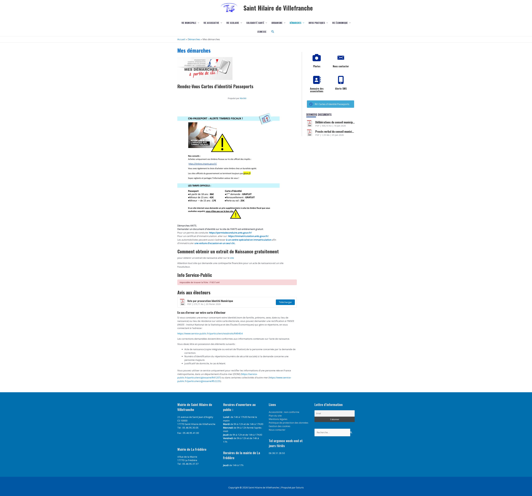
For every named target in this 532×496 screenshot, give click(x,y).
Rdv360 (243, 98)
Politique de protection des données (288, 422)
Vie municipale (188, 23)
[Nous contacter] (341, 58)
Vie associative (211, 23)
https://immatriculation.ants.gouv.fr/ (248, 236)
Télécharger (285, 302)
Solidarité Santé (255, 23)
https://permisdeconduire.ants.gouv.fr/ (230, 232)
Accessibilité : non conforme (284, 412)
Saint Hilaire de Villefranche (278, 7)
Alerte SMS (341, 88)
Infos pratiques (317, 23)
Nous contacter (341, 66)
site (231, 257)
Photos (316, 66)
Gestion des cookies (279, 426)
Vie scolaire (232, 23)
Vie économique (340, 23)
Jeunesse (261, 31)
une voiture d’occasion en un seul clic (214, 243)
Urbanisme (276, 23)
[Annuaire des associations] (317, 80)
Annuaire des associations (316, 90)
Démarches (295, 23)
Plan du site (275, 415)
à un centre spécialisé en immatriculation (248, 239)
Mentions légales (278, 419)
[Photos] (317, 58)
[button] (273, 32)
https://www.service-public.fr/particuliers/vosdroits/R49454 (210, 333)
